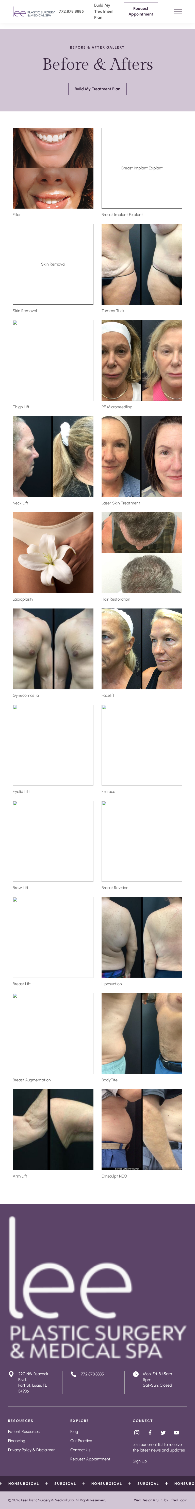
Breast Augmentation (32, 1080)
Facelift (108, 695)
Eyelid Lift (21, 791)
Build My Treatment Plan (104, 11)
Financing (16, 1440)
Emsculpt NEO (114, 1176)
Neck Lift (20, 503)
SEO (160, 1500)
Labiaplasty (23, 599)
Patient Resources (24, 1431)
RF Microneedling (117, 406)
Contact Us (80, 1449)
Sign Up (140, 1461)
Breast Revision (115, 887)
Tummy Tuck (113, 310)
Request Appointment (90, 1459)
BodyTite (110, 1080)
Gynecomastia (26, 695)
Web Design (143, 1500)
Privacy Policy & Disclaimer (31, 1449)
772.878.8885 (71, 11)
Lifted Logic (178, 1500)
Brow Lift (20, 887)
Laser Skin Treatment (121, 503)
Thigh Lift (21, 406)
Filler (17, 214)
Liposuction (112, 983)
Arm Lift (20, 1176)
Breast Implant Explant (122, 214)
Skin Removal (25, 310)
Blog (74, 1431)
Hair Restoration (116, 599)
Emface (108, 791)
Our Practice (81, 1440)
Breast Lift (22, 983)
